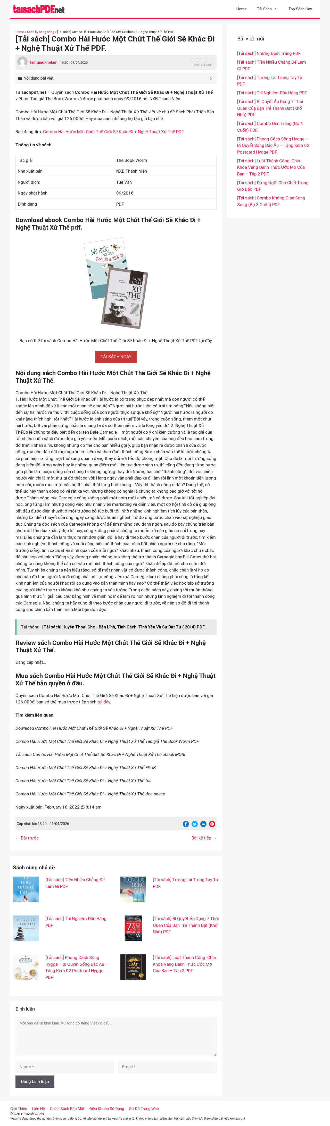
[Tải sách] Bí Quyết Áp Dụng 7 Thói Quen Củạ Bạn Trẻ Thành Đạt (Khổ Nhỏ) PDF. (186, 925)
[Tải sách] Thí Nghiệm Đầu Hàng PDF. (272, 92)
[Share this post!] (186, 825)
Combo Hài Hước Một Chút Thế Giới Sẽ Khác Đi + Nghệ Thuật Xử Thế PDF (113, 131)
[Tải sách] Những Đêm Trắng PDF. (269, 53)
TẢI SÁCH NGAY (116, 356)
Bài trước (30, 838)
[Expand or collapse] (211, 78)
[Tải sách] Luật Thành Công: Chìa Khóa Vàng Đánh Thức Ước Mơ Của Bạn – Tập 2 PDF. (184, 964)
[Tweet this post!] (195, 825)
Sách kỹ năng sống (40, 32)
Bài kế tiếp (201, 838)
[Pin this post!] (212, 825)
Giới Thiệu (18, 1108)
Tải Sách (264, 9)
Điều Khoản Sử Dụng (106, 1108)
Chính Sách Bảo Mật (67, 1108)
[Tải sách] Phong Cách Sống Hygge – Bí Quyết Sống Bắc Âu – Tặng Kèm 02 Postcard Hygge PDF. (273, 145)
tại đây (103, 701)
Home (241, 9)
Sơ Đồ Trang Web (144, 1108)
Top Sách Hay (300, 9)
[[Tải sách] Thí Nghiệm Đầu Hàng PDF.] (26, 937)
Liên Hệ (38, 1108)
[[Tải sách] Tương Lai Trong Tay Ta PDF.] (133, 899)
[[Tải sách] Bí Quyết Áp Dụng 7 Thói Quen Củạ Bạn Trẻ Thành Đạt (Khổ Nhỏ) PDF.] (133, 937)
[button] (116, 356)
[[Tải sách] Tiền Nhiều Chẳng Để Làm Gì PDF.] (26, 899)
